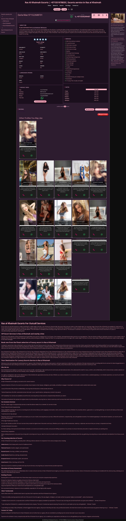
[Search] (69, 9)
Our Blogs (68, 5)
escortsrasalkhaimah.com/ (46, 93)
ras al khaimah (36, 27)
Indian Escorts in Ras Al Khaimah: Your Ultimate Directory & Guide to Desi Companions (117, 40)
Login (64, 9)
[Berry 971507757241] (80, 279)
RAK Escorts (44, 27)
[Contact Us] (72, 9)
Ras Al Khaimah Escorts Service (7, 31)
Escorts (61, 5)
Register (58, 9)
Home (49, 5)
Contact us (75, 5)
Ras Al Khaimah (7, 23)
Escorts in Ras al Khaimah (7, 18)
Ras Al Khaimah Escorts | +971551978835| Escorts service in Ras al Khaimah (63, 2)
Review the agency (102, 109)
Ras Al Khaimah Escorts (9, 25)
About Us (55, 5)
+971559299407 (83, 16)
